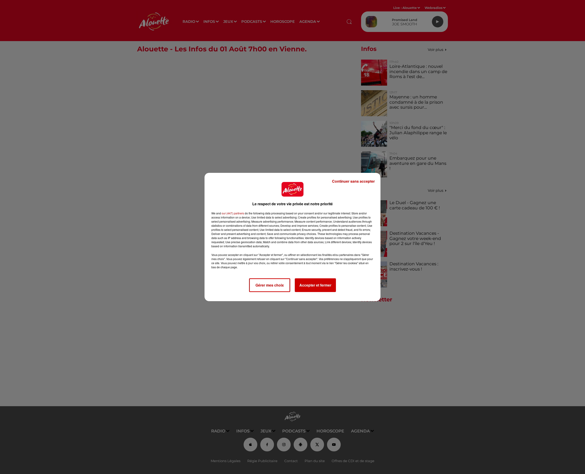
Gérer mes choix (269, 285)
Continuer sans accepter (353, 181)
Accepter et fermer (315, 285)
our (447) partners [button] (233, 213)
